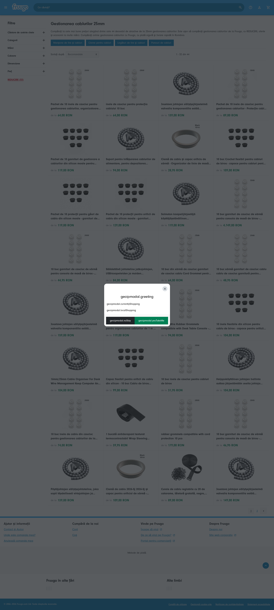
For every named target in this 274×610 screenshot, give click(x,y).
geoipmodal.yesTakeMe (151, 320)
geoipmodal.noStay (120, 320)
